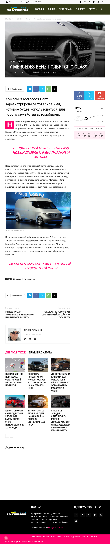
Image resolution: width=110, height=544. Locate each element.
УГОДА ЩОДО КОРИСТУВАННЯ (76, 537)
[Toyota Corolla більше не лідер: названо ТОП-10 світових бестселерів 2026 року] (38, 401)
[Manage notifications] (6, 538)
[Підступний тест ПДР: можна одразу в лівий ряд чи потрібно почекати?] (15, 365)
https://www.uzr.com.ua (32, 334)
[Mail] (85, 2)
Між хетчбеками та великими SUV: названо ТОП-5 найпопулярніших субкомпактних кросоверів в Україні (60, 382)
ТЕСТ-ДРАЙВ (65, 9)
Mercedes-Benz (29, 279)
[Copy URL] (54, 89)
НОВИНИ (51, 9)
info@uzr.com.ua (55, 527)
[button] (101, 9)
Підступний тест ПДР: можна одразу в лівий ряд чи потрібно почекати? (14, 380)
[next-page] (11, 436)
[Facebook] (80, 2)
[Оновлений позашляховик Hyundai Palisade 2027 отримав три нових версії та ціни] (38, 365)
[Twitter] (98, 2)
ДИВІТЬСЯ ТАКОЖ (15, 352)
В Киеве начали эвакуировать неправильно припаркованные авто (19, 315)
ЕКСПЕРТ (80, 9)
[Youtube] (103, 2)
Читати (89, 92)
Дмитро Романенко (23, 73)
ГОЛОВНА (39, 9)
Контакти (94, 537)
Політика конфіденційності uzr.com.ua (46, 537)
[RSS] (89, 2)
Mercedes (17, 279)
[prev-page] (7, 436)
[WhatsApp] (48, 89)
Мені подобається (80, 93)
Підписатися (101, 92)
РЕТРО (92, 9)
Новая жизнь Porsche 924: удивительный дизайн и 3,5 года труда (55, 315)
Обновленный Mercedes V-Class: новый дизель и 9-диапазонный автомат (41, 152)
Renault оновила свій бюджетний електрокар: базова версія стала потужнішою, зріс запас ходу (14, 419)
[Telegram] (94, 2)
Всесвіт (28, 19)
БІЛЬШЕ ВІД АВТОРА (40, 352)
